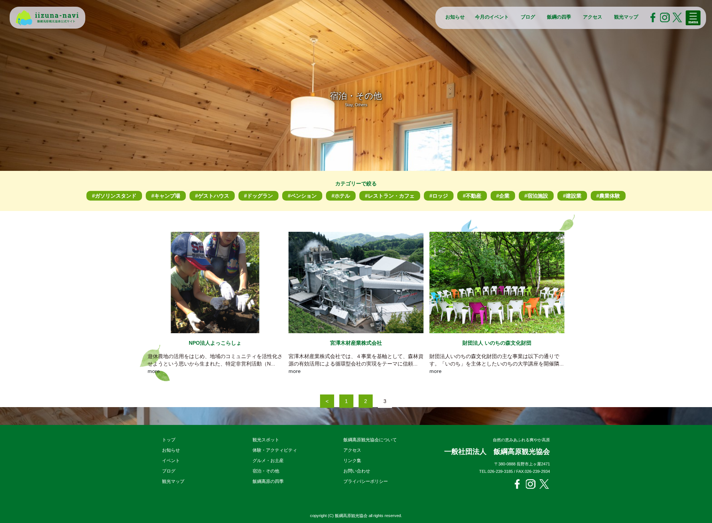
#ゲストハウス (212, 196)
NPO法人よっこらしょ (215, 343)
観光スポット (266, 440)
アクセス (592, 17)
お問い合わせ (356, 471)
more (154, 371)
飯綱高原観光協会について (370, 440)
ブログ (528, 17)
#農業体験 (608, 196)
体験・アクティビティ (275, 450)
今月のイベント (492, 17)
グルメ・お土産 (268, 460)
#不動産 (472, 196)
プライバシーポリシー (365, 481)
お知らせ (455, 17)
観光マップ (626, 17)
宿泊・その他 (266, 471)
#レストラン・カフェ (390, 196)
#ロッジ (438, 196)
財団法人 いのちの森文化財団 (496, 343)
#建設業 (572, 196)
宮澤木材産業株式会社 (356, 343)
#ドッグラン (258, 196)
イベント (171, 460)
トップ (168, 440)
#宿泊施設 (536, 196)
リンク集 (352, 460)
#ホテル (341, 196)
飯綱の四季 (559, 17)
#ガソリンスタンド (114, 196)
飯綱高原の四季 (268, 481)
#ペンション (302, 196)
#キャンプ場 (165, 196)
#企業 (503, 196)
